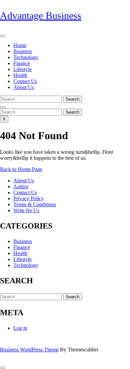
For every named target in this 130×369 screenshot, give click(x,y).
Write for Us (26, 210)
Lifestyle (22, 69)
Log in (20, 328)
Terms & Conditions (34, 204)
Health (20, 75)
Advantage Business (40, 15)
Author (20, 186)
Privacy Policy (28, 198)
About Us (23, 87)
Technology (25, 57)
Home (19, 45)
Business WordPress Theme (29, 349)
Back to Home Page (21, 169)
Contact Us (25, 81)
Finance (21, 63)
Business (22, 51)
